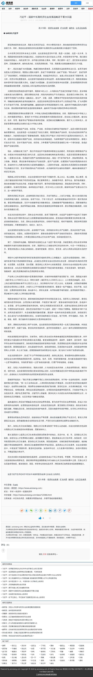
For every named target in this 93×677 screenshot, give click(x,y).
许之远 (33, 660)
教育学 (60, 9)
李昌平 (24, 651)
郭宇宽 (43, 648)
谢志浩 (33, 663)
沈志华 (72, 648)
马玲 (32, 654)
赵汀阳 (4, 651)
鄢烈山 (62, 645)
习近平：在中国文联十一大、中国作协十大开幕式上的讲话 (23, 581)
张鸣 (32, 651)
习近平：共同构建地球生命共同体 (14, 584)
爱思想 (7, 3)
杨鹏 (71, 651)
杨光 (52, 663)
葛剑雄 (4, 660)
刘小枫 (14, 657)
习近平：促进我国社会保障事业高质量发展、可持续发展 (22, 572)
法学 (10, 9)
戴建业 (14, 651)
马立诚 (52, 648)
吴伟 (61, 657)
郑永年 (24, 645)
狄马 (52, 654)
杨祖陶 (62, 648)
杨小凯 (52, 660)
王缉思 (4, 654)
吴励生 (62, 660)
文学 (68, 9)
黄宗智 (4, 648)
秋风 (3, 657)
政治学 (25, 9)
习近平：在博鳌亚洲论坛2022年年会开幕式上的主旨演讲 (22, 568)
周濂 (61, 651)
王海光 (52, 651)
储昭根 (14, 660)
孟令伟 (24, 657)
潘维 (81, 660)
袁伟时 (62, 654)
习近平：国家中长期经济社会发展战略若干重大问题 (20, 591)
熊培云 (81, 654)
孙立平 (43, 663)
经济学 (17, 9)
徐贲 (32, 648)
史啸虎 (72, 654)
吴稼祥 (24, 660)
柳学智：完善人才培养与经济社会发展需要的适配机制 (21, 607)
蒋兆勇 (52, 657)
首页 (3, 9)
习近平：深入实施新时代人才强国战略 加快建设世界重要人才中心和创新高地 (29, 578)
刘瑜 (81, 657)
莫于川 (14, 663)
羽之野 (24, 663)
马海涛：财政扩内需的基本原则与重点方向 (17, 620)
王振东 (43, 654)
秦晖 (3, 645)
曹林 (52, 645)
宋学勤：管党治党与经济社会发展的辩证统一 (18, 636)
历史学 (75, 9)
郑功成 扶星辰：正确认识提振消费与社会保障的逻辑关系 (22, 633)
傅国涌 (72, 645)
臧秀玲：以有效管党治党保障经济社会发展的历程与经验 (22, 629)
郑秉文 (4, 663)
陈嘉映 (81, 645)
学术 (12, 491)
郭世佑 (24, 654)
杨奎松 (43, 651)
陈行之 (14, 645)
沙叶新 (72, 657)
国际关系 (35, 9)
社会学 (44, 9)
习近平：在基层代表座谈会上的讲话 (15, 594)
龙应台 (33, 645)
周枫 (42, 657)
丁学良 (43, 645)
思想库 (90, 9)
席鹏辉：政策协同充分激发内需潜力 (15, 613)
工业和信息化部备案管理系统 (46, 674)
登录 (45, 554)
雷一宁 (33, 657)
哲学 (83, 9)
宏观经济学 (27, 491)
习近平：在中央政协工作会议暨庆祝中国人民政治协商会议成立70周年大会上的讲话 (31, 575)
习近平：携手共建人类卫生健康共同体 (15, 588)
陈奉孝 (14, 654)
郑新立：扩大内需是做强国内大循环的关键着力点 (19, 623)
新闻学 (52, 9)
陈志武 (24, 648)
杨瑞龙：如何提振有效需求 (11, 610)
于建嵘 (14, 648)
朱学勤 (72, 660)
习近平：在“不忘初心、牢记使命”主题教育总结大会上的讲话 (23, 597)
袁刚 (42, 660)
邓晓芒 (81, 651)
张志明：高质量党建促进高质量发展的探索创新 (19, 626)
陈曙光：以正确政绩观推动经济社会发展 (16, 617)
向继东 (81, 648)
